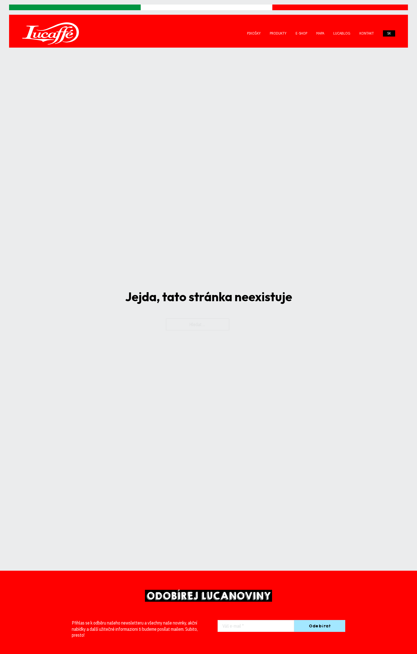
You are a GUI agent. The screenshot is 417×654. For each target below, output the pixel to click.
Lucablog (341, 33)
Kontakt (366, 33)
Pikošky (254, 33)
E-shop (301, 33)
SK (389, 33)
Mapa (320, 33)
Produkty (278, 33)
